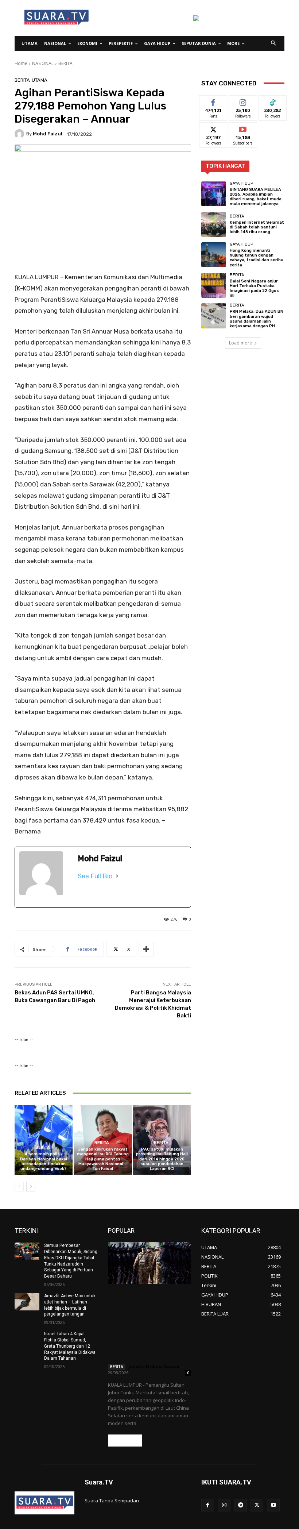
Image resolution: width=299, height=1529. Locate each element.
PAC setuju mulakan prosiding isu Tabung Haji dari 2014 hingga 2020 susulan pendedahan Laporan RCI (162, 1159)
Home (21, 63)
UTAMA (39, 80)
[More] (146, 949)
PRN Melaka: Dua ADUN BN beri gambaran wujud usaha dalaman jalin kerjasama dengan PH (256, 318)
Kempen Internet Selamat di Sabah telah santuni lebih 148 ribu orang (257, 227)
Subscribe (243, 128)
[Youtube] (273, 1505)
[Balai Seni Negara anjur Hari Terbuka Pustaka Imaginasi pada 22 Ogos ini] (213, 285)
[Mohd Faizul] (20, 134)
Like (213, 101)
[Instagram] (224, 1505)
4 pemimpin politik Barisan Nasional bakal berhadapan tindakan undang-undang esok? (43, 1161)
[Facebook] (207, 1505)
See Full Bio (95, 876)
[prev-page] (19, 1186)
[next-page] (30, 1186)
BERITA (65, 63)
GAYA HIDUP (241, 183)
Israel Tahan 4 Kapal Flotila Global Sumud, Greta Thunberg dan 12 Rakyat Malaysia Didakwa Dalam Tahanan (70, 1346)
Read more (124, 1440)
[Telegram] (240, 1505)
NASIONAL (43, 63)
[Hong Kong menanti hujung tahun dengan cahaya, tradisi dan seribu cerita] (213, 254)
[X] (257, 1505)
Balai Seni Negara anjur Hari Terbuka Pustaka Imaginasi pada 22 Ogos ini (254, 288)
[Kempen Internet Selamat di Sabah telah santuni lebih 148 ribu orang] (213, 224)
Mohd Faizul (47, 133)
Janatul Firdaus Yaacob (153, 1366)
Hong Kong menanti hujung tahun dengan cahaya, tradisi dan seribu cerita (256, 257)
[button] (273, 43)
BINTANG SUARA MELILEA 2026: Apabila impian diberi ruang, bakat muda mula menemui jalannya (255, 197)
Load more (240, 343)
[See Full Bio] (117, 876)
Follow (243, 101)
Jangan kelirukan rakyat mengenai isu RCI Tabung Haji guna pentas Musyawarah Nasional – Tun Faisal (103, 1159)
